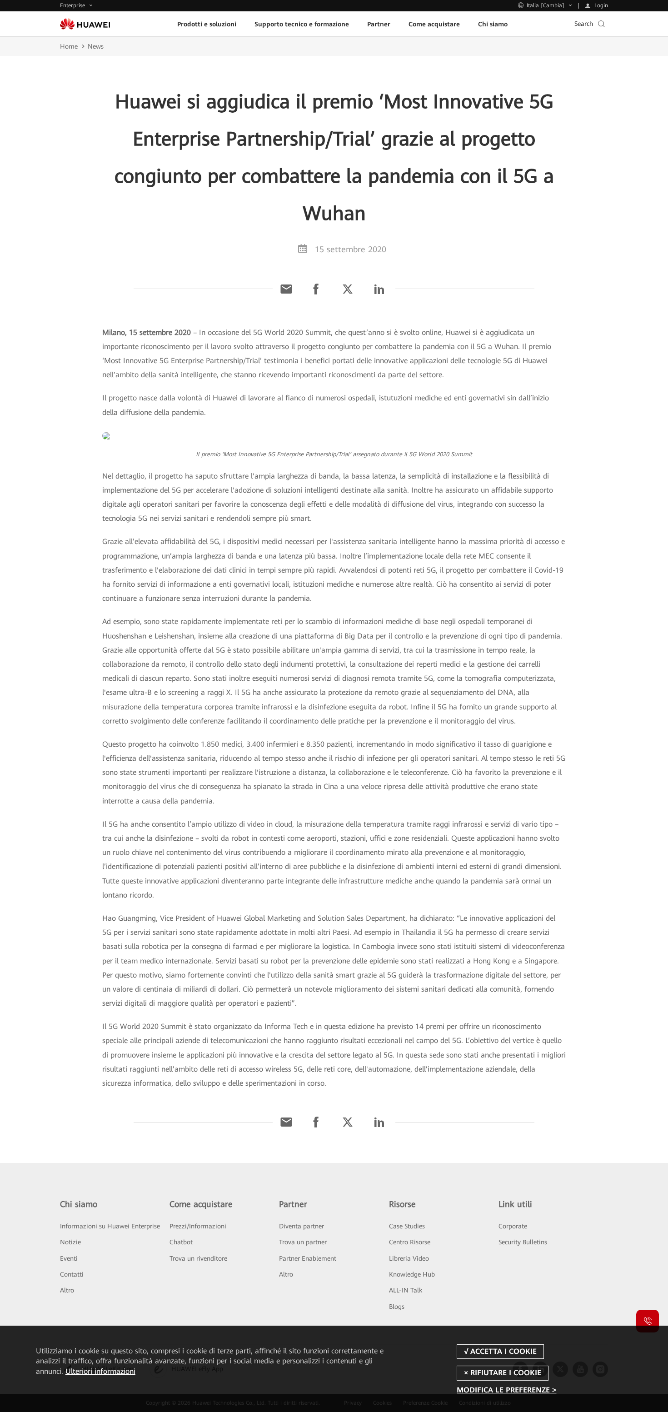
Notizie (70, 1242)
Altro (67, 1290)
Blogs (396, 1306)
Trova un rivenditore (198, 1258)
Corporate (513, 1226)
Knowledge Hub (412, 1274)
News (96, 46)
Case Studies (407, 1226)
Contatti (72, 1274)
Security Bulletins (523, 1242)
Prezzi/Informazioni (197, 1226)
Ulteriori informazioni (100, 1371)
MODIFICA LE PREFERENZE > (506, 1390)
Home (69, 46)
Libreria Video (409, 1258)
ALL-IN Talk (405, 1290)
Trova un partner (303, 1242)
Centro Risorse (409, 1242)
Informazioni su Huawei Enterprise (110, 1226)
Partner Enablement (307, 1258)
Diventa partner (301, 1226)
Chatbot (181, 1242)
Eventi (69, 1258)
